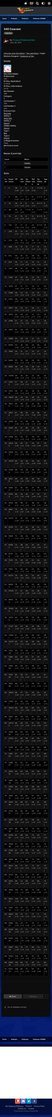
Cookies (31, 1109)
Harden (27, 163)
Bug (5, 133)
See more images (11, 73)
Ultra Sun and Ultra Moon (14, 53)
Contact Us (22, 1109)
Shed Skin (8, 118)
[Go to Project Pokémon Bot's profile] (6, 41)
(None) (7, 123)
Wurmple (7, 113)
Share (13, 996)
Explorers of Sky (27, 56)
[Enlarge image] (7, 68)
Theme (28, 1106)
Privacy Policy (39, 1106)
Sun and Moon (33, 53)
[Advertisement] (26, 1073)
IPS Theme (9, 1106)
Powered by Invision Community (26, 1111)
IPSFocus (19, 1106)
